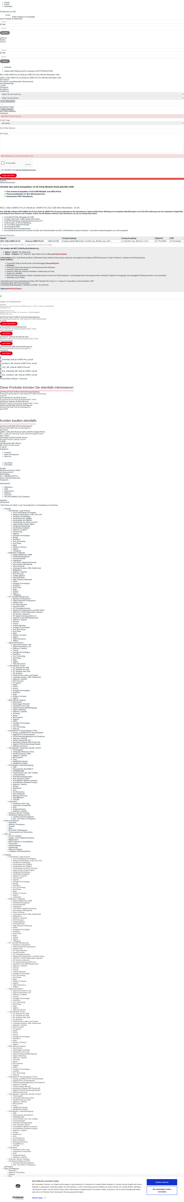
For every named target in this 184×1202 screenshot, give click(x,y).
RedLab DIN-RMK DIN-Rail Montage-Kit (15, 349)
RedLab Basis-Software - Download (13, 379)
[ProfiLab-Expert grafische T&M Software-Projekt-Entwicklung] (19, 317)
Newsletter (8, 6)
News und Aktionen (11, 454)
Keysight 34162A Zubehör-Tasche (13, 439)
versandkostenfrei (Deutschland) (21, 81)
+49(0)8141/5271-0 (7, 45)
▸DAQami (10, 265)
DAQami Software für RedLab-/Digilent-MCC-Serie (19, 339)
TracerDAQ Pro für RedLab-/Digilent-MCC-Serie (18, 329)
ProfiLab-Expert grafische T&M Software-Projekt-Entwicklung (23, 319)
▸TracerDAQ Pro (52, 263)
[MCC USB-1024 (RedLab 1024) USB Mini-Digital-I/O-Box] (22, 432)
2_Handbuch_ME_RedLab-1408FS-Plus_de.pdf (18, 363)
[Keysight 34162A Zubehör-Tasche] (13, 437)
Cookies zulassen (162, 1182)
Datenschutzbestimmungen (25, 170)
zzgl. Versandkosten (26, 505)
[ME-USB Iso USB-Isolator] (10, 443)
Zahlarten (8, 495)
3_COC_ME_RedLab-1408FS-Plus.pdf (15, 367)
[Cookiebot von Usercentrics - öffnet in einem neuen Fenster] (18, 1197)
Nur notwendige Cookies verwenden (162, 1190)
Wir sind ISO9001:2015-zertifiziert (17, 497)
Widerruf (7, 493)
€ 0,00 (7, 15)
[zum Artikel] (19, 392)
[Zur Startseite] (3, 24)
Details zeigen (37, 1198)
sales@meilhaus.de (12, 478)
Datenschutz (9, 491)
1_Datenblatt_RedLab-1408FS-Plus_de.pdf (16, 359)
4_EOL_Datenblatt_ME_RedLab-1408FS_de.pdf (18, 371)
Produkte (7, 453)
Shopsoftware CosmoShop (47, 505)
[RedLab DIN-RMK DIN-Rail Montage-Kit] (16, 347)
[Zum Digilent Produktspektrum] (1, 296)
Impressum (8, 487)
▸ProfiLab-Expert (60, 254)
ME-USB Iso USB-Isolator (9, 445)
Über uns (7, 456)
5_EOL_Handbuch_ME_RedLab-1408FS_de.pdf (18, 375)
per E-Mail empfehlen (8, 111)
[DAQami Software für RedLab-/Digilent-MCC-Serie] (14, 337)
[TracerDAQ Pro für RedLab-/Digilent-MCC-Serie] (13, 327)
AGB (6, 489)
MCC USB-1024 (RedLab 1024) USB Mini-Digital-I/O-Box (21, 434)
